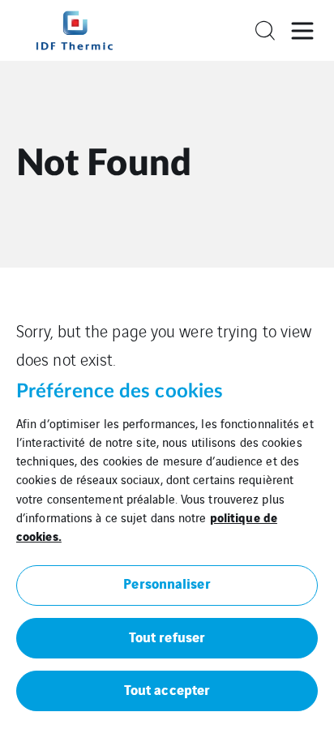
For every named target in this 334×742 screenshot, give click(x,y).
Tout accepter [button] (167, 689)
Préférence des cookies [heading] (119, 391)
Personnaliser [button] (166, 583)
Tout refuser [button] (167, 636)
